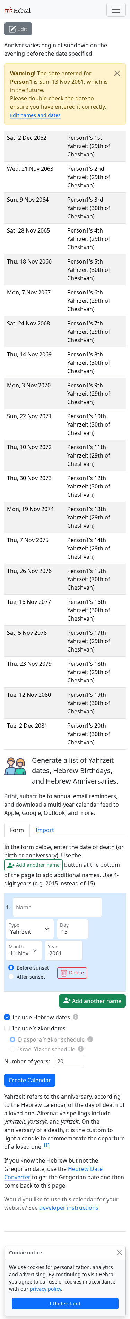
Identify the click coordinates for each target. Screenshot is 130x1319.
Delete (76, 972)
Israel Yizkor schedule (46, 1049)
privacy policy (45, 1289)
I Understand (65, 1303)
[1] (46, 1145)
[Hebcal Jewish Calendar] (17, 10)
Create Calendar (30, 1080)
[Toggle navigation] (116, 10)
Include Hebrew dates (41, 1017)
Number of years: (27, 1061)
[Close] (117, 73)
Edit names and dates (35, 115)
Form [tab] (17, 830)
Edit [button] (21, 29)
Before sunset (33, 967)
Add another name (96, 1001)
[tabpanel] (65, 965)
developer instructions (68, 1208)
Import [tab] (45, 830)
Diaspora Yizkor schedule (51, 1039)
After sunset (31, 976)
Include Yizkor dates (39, 1028)
